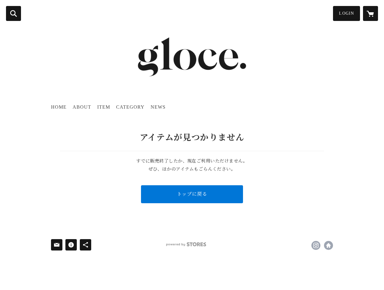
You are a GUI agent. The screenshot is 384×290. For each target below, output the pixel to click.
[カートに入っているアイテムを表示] (370, 13)
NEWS (158, 107)
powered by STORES (186, 244)
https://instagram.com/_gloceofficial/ (315, 245)
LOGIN (346, 13)
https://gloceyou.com (328, 245)
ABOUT (82, 107)
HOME (59, 107)
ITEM (103, 107)
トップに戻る (192, 194)
